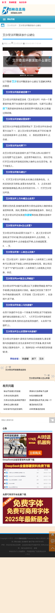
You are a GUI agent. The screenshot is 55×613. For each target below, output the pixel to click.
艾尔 (14, 81)
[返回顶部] (52, 548)
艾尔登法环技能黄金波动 (15, 369)
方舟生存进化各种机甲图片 (15, 400)
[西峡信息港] (27, 10)
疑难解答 (25, 541)
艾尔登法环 (12, 25)
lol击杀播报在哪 (35, 395)
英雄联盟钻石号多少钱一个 (40, 400)
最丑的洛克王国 (35, 404)
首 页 (4, 2)
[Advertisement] (27, 585)
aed (9, 44)
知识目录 (23, 2)
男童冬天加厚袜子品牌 (38, 391)
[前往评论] (52, 541)
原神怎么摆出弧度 (11, 404)
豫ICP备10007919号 (36, 541)
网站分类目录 (41, 538)
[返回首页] (52, 534)
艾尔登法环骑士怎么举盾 (39, 378)
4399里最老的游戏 (37, 409)
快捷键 (28, 215)
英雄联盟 (12, 2)
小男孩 (27, 554)
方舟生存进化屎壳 (11, 395)
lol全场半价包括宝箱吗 (13, 409)
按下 (5, 108)
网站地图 (17, 541)
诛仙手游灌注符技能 (12, 391)
